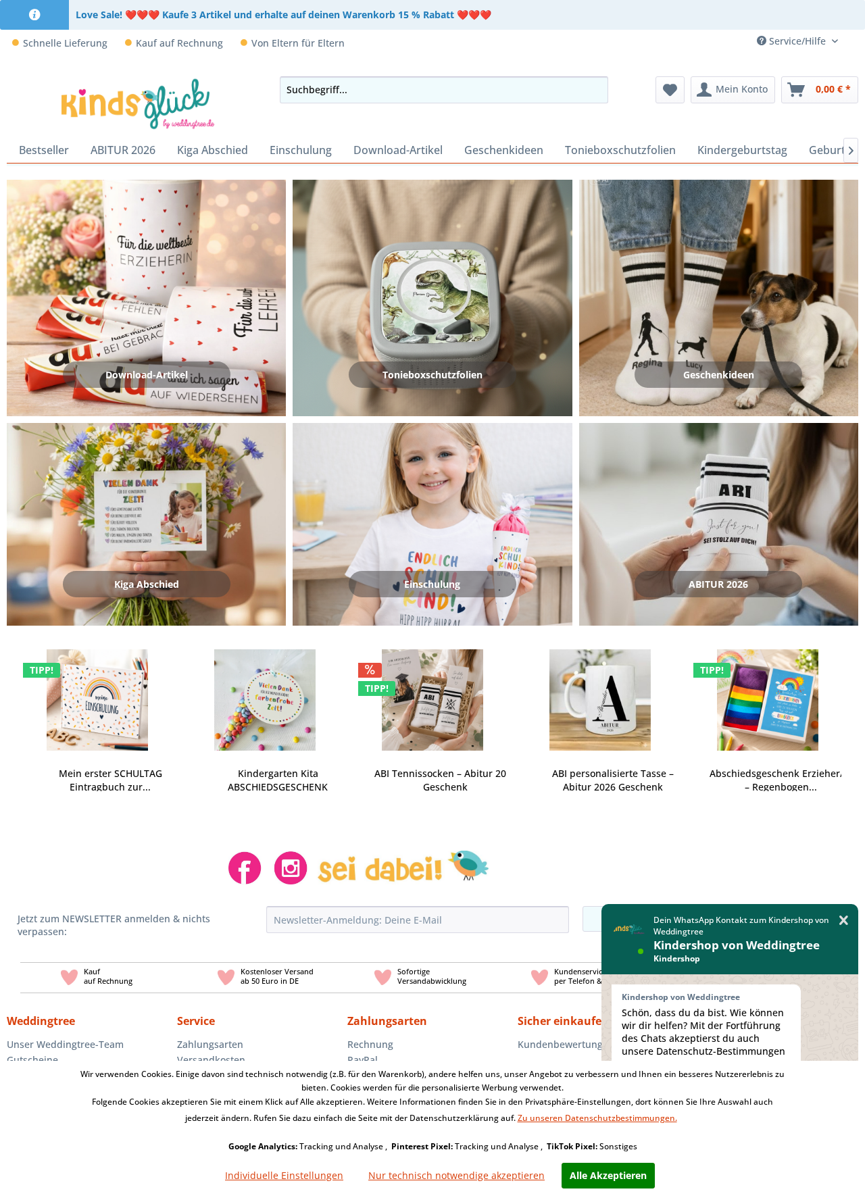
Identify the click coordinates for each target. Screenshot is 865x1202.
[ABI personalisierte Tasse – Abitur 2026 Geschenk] (600, 691)
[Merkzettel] (670, 89)
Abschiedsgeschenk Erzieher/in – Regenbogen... (781, 780)
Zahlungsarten (210, 1044)
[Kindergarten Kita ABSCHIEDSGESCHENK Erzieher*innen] (265, 691)
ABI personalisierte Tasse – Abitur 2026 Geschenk (613, 780)
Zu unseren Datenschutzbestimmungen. (597, 1118)
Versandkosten (211, 1059)
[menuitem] (853, 40)
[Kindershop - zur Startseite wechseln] (138, 103)
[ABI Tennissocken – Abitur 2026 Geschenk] (432, 691)
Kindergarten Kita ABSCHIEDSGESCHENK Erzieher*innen (278, 780)
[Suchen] (594, 89)
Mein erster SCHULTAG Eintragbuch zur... (110, 780)
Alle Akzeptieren (608, 1175)
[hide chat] (843, 920)
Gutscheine (32, 1059)
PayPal (362, 1059)
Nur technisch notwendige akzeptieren (456, 1175)
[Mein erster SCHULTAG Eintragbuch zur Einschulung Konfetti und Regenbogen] (97, 691)
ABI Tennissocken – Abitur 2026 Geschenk (445, 780)
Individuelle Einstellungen (284, 1175)
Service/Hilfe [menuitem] (797, 40)
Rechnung (370, 1044)
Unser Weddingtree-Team (65, 1044)
